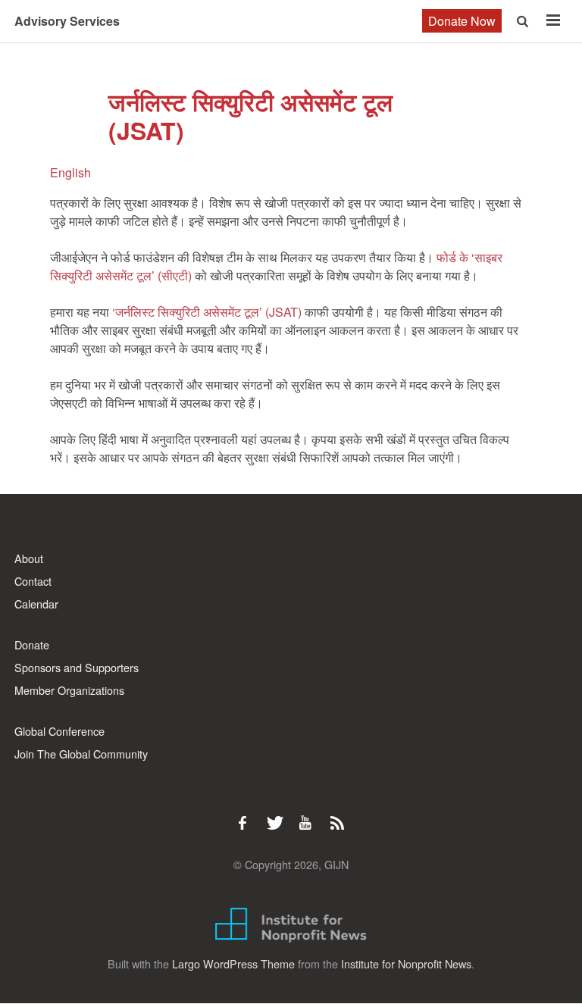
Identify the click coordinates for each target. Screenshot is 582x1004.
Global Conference (59, 731)
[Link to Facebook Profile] (248, 815)
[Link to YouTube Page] (311, 815)
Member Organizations (69, 690)
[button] (524, 21)
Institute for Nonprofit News (406, 963)
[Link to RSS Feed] (339, 815)
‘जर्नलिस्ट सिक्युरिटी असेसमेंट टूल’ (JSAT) (207, 312)
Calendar (36, 603)
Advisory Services (67, 21)
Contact (33, 581)
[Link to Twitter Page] (279, 815)
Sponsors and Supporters (76, 667)
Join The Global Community (81, 754)
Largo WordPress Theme (233, 963)
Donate (31, 644)
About (28, 558)
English (70, 172)
